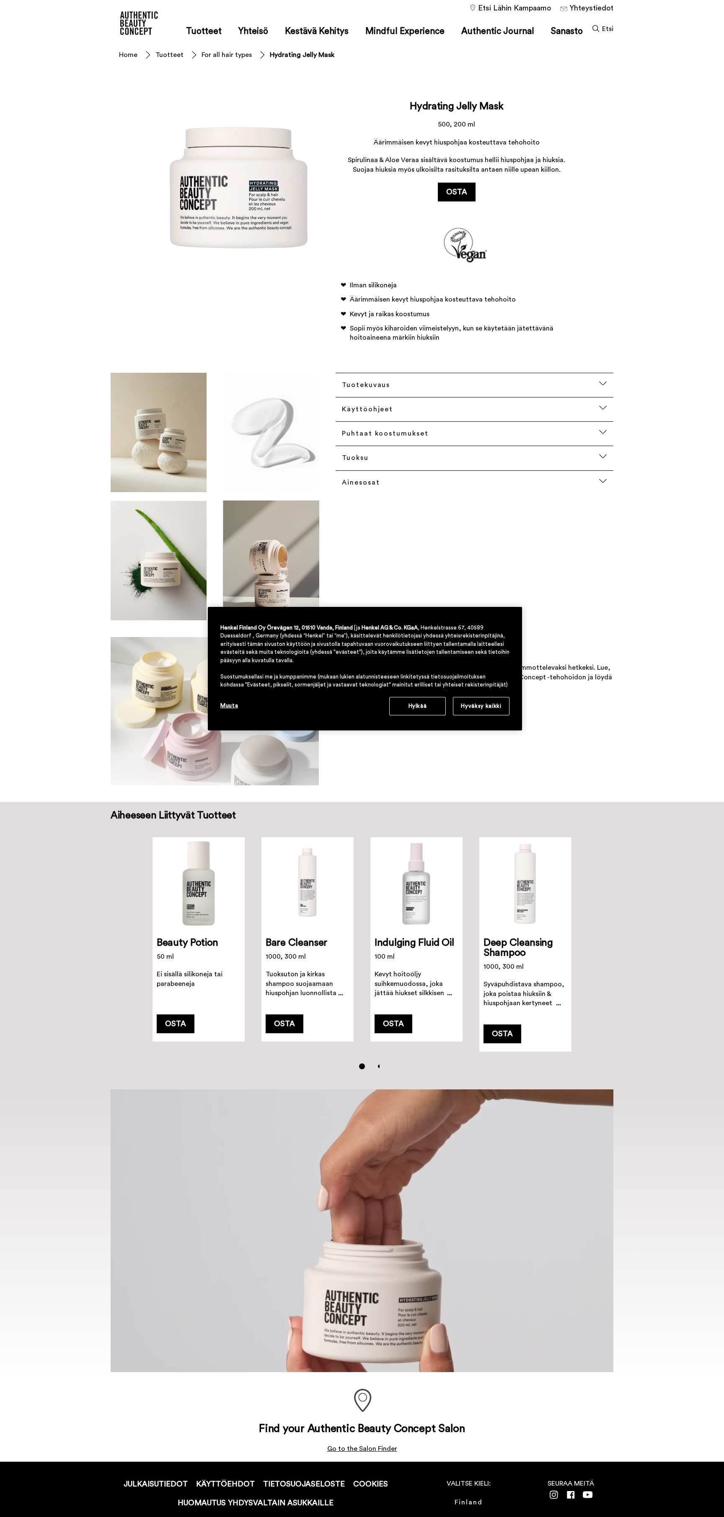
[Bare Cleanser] (307, 944)
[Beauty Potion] (199, 944)
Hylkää (418, 706)
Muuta (229, 705)
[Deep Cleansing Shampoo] (525, 944)
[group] (362, 959)
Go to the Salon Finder (362, 1448)
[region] (365, 668)
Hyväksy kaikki (481, 706)
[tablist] (362, 1066)
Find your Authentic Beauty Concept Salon (362, 1428)
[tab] (362, 1066)
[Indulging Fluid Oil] (416, 944)
